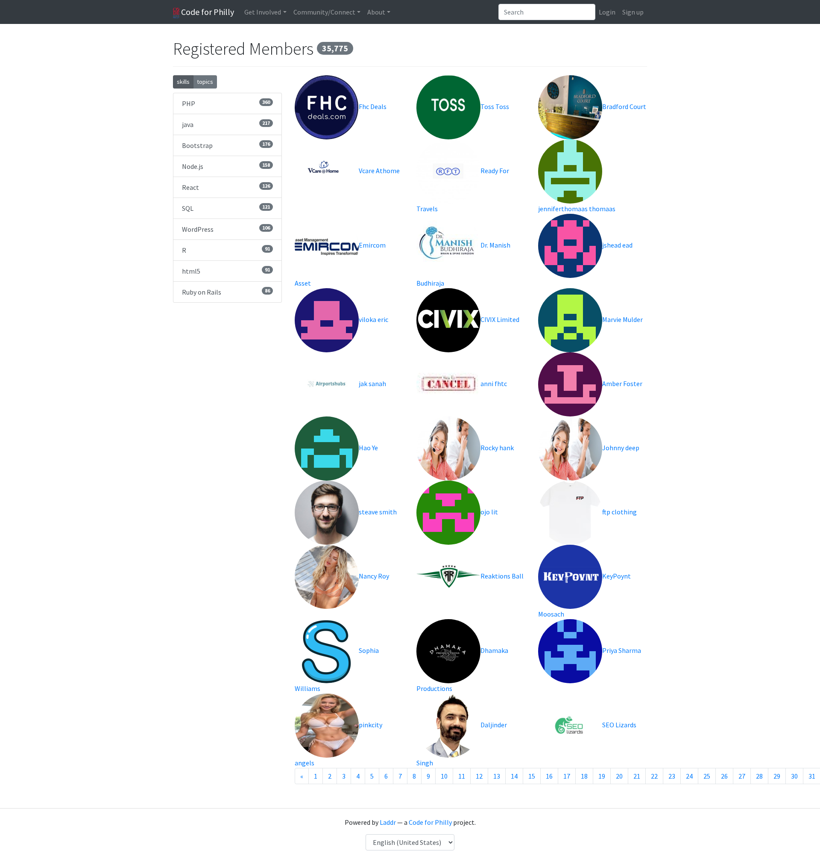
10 (444, 776)
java (226, 124)
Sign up (633, 12)
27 (741, 776)
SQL (226, 208)
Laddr (388, 822)
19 (601, 776)
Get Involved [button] (262, 12)
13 (496, 776)
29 (776, 776)
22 (654, 776)
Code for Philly (206, 11)
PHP (226, 103)
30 (794, 776)
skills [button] (183, 82)
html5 (226, 270)
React (226, 187)
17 (566, 776)
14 (514, 776)
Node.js (226, 166)
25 (706, 776)
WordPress (226, 228)
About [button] (376, 12)
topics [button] (205, 82)
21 (636, 776)
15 (531, 776)
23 (671, 776)
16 (549, 776)
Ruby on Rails (226, 291)
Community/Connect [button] (324, 12)
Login (607, 12)
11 (461, 776)
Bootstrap (226, 145)
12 (479, 776)
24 (689, 776)
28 (759, 776)
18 (584, 776)
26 (724, 776)
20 (619, 776)
